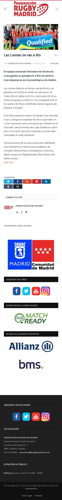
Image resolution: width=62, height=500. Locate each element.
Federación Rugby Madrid (19, 63)
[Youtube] (36, 295)
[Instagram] (45, 295)
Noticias (54, 63)
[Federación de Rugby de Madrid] (31, 8)
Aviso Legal (27, 495)
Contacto (38, 495)
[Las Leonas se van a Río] (31, 37)
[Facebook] (17, 295)
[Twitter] (26, 295)
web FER (8, 162)
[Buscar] (57, 9)
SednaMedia (31, 488)
